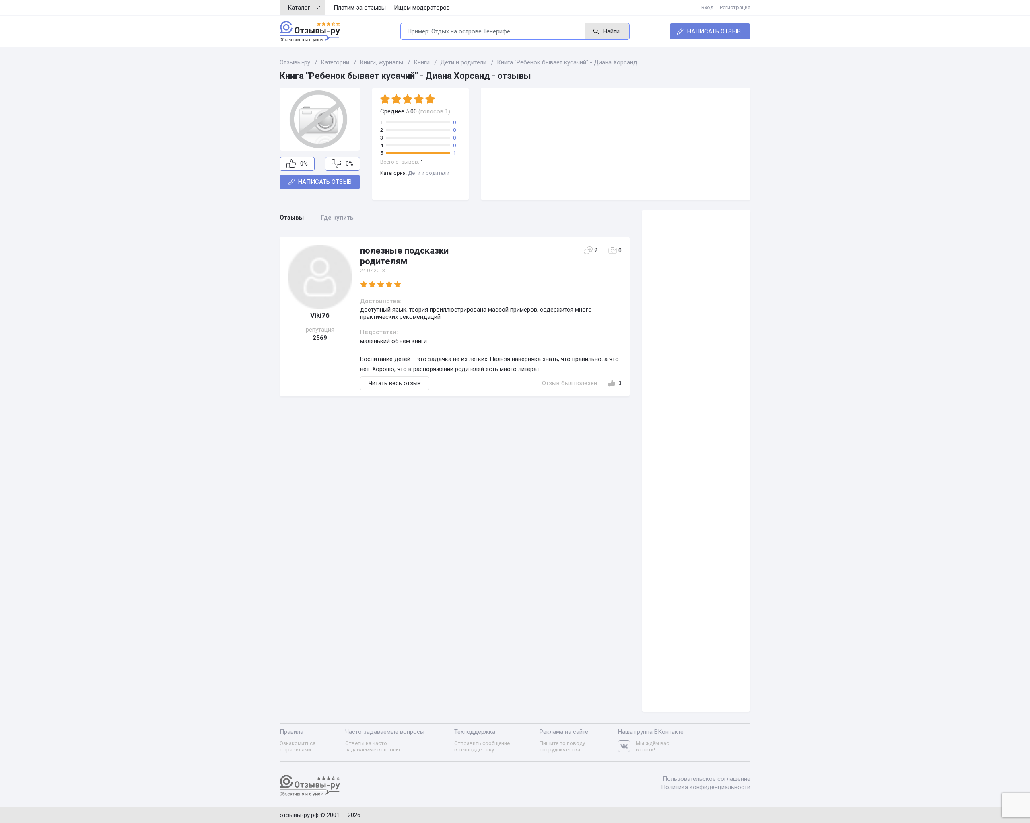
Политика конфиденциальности (705, 787)
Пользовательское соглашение (706, 778)
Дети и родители (428, 173)
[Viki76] (320, 277)
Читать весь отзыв (395, 383)
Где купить (337, 217)
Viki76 (320, 315)
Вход (707, 7)
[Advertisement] (615, 144)
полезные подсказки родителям (404, 256)
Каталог (299, 7)
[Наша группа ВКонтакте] (627, 746)
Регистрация (735, 7)
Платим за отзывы (360, 7)
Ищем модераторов (422, 7)
